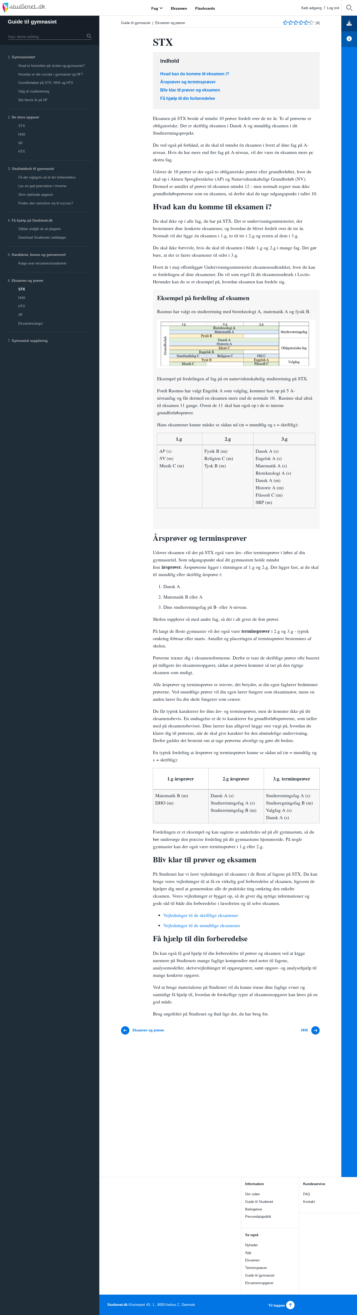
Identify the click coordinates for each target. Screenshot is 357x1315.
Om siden (252, 1194)
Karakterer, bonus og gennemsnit (39, 255)
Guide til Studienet (259, 1202)
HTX (21, 151)
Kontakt (309, 1202)
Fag (154, 8)
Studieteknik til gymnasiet (33, 169)
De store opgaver (25, 117)
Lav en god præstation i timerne (42, 186)
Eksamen (252, 1260)
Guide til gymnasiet (32, 22)
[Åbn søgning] (349, 9)
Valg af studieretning (33, 91)
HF (20, 143)
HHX (21, 134)
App (248, 1253)
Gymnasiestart (23, 57)
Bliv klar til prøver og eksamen (190, 90)
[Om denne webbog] (349, 39)
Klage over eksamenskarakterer (42, 263)
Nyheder (251, 1245)
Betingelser (253, 1209)
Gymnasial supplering (30, 341)
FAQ (306, 1194)
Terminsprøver (256, 1268)
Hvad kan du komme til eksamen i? (194, 74)
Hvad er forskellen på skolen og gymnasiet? (51, 66)
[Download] (349, 23)
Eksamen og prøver (27, 281)
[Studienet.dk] (36, 7)
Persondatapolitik (258, 1217)
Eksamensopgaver (259, 1283)
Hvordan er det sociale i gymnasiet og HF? (50, 74)
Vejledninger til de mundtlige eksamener (201, 925)
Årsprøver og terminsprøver (188, 82)
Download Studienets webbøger (42, 237)
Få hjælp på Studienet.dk (32, 220)
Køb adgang (311, 8)
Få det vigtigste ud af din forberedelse (47, 177)
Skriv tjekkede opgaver (35, 195)
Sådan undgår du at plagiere (39, 229)
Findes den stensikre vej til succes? (45, 203)
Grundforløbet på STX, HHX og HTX (45, 83)
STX (21, 126)
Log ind (333, 8)
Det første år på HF (33, 100)
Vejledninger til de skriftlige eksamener (200, 915)
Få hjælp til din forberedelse (187, 98)
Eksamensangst (30, 323)
